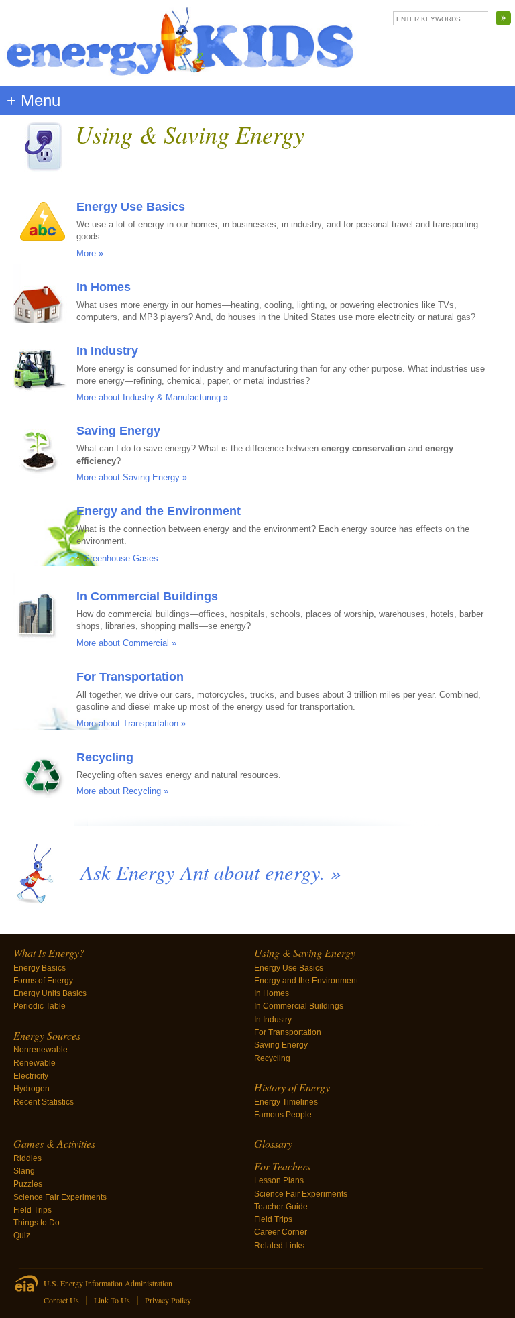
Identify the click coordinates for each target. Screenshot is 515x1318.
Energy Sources (46, 1035)
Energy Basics (39, 968)
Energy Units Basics (50, 993)
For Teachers (282, 1166)
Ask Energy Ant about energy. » (210, 871)
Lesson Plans (279, 1180)
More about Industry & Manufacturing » (152, 397)
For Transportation (130, 676)
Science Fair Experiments (60, 1197)
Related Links (279, 1245)
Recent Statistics (43, 1102)
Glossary (273, 1143)
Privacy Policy (168, 1300)
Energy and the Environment (158, 511)
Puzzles (27, 1184)
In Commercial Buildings (147, 596)
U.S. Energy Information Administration (108, 1283)
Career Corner (280, 1232)
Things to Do (36, 1222)
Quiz (21, 1235)
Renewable (34, 1063)
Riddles (27, 1158)
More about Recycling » (122, 791)
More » (89, 253)
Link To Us (112, 1300)
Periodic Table (39, 1006)
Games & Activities (54, 1143)
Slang (24, 1171)
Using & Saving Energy (304, 953)
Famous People (283, 1114)
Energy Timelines (286, 1102)
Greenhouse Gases (120, 558)
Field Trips (32, 1210)
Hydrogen (31, 1088)
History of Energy (292, 1087)
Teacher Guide (281, 1206)
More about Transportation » (131, 723)
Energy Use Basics (130, 206)
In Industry (107, 351)
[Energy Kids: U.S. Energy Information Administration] (180, 43)
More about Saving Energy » (131, 477)
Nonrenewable (40, 1049)
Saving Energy (118, 430)
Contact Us (61, 1300)
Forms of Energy (43, 980)
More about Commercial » (126, 643)
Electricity (30, 1076)
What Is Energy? (48, 953)
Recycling (104, 757)
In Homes (103, 287)
